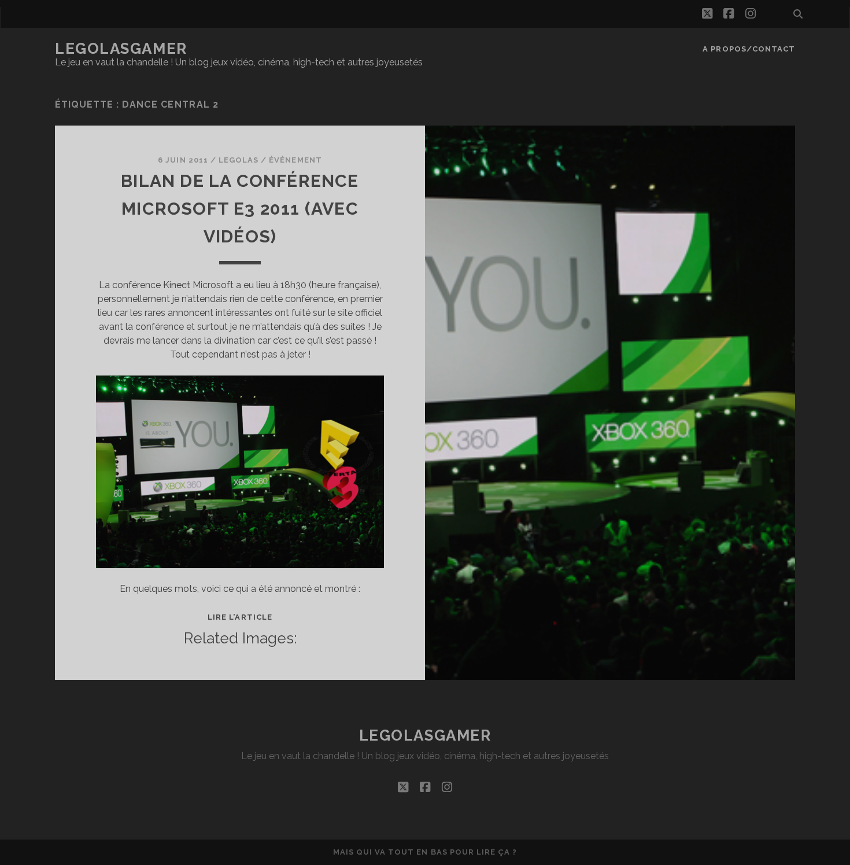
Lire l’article (240, 617)
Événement (295, 160)
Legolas (238, 160)
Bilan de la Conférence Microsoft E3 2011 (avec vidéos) (240, 208)
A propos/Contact (749, 49)
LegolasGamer (121, 48)
